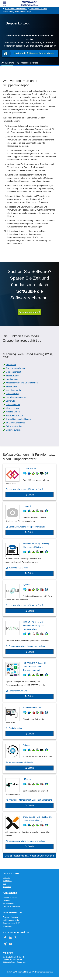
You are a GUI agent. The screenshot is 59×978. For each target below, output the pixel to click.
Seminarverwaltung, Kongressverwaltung (27, 527)
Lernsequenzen (13, 404)
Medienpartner (8, 903)
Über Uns (6, 878)
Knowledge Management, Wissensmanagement (30, 800)
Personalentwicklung (18, 691)
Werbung (6, 900)
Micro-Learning (12, 408)
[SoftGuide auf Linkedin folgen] (10, 937)
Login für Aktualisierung (11, 906)
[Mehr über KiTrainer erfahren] (29, 793)
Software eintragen (10, 897)
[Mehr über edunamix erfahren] (29, 520)
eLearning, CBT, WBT (18, 568)
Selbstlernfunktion (14, 426)
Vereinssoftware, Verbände (21, 762)
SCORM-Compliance (15, 423)
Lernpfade (10, 401)
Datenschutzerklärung (44, 972)
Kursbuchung (12, 379)
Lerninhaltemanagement (16, 397)
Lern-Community (13, 390)
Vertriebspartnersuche (11, 920)
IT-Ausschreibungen (10, 917)
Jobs (4, 884)
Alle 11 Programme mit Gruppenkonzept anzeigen (29, 856)
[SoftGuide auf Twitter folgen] (15, 937)
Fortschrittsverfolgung (15, 368)
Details (30, 495)
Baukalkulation (15, 728)
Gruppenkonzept (23, 11)
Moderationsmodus (14, 415)
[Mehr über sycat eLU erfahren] (29, 598)
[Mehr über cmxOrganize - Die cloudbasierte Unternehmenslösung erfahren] (29, 832)
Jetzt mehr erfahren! (29, 312)
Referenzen (7, 881)
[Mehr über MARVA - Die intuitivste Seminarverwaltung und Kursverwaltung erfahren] (29, 637)
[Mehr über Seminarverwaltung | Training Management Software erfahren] (29, 559)
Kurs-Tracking (12, 375)
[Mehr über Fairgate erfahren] (29, 757)
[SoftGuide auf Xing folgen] (5, 943)
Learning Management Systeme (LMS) (26, 489)
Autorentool (11, 364)
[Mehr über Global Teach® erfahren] (29, 482)
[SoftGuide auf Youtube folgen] (10, 943)
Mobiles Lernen (13, 412)
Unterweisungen (13, 430)
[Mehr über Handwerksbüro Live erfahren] (29, 721)
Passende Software (29, 63)
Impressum (7, 887)
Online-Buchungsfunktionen (18, 419)
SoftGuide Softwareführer (16, 9)
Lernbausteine (12, 393)
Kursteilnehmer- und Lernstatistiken (22, 383)
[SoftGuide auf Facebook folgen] (5, 937)
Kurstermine (11, 386)
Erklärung (9, 63)
